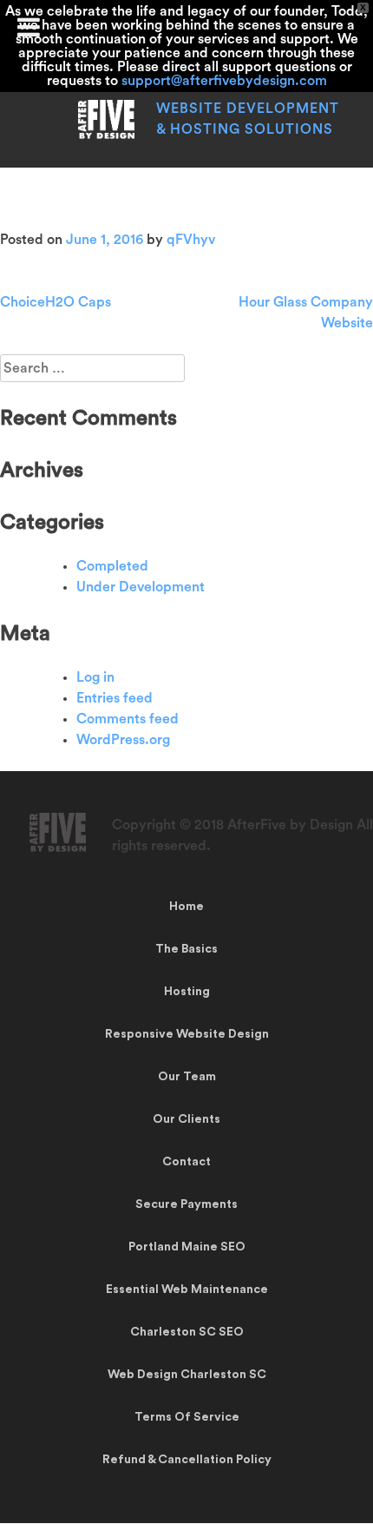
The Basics (186, 949)
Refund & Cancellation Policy (187, 1460)
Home (186, 907)
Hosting (187, 992)
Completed (112, 566)
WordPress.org (123, 740)
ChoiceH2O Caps (55, 302)
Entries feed (114, 698)
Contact (186, 1162)
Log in (95, 677)
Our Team (187, 1077)
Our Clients (186, 1119)
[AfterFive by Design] (106, 135)
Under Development (140, 587)
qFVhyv (191, 240)
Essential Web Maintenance (187, 1289)
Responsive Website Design (187, 1034)
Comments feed (127, 719)
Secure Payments (186, 1204)
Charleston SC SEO (187, 1332)
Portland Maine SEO (186, 1247)
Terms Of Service (186, 1417)
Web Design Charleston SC (187, 1375)
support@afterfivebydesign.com (224, 81)
